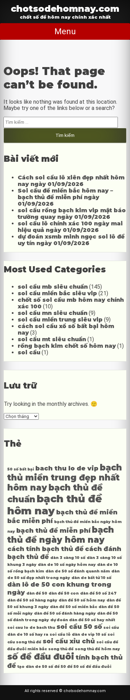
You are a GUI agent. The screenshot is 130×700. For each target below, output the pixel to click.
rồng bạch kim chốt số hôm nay (67, 346)
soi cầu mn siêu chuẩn (52, 313)
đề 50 (60, 666)
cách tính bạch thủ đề (45, 549)
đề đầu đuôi (98, 666)
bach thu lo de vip (66, 468)
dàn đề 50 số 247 (98, 593)
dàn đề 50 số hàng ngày (32, 600)
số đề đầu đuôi (40, 657)
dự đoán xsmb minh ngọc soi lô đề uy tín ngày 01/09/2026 (71, 239)
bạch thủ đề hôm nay (54, 505)
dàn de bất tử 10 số (91, 578)
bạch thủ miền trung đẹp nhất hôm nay (64, 478)
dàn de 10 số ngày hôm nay (67, 564)
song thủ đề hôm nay (97, 649)
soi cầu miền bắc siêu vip (57, 293)
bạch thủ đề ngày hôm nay (60, 535)
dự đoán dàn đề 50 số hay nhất (82, 620)
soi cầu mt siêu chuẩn (52, 339)
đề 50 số (76, 666)
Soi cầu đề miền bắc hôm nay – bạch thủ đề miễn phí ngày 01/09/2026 (65, 197)
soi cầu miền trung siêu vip (60, 319)
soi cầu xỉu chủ (69, 641)
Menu (65, 31)
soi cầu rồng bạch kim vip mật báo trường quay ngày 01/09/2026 (72, 213)
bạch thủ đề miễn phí (53, 530)
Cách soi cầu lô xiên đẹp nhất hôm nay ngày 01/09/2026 (71, 180)
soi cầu (29, 352)
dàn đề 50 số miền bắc (73, 607)
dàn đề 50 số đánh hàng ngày (65, 613)
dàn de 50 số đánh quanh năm (77, 571)
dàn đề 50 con (64, 593)
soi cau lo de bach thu (31, 627)
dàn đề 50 (36, 593)
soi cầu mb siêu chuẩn (53, 286)
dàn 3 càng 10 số (67, 558)
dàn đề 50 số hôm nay (82, 600)
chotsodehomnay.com (65, 8)
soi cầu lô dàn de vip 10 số (78, 634)
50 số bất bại (20, 469)
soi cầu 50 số (79, 627)
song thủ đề (60, 649)
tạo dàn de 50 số (35, 666)
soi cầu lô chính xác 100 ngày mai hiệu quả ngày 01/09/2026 (70, 226)
